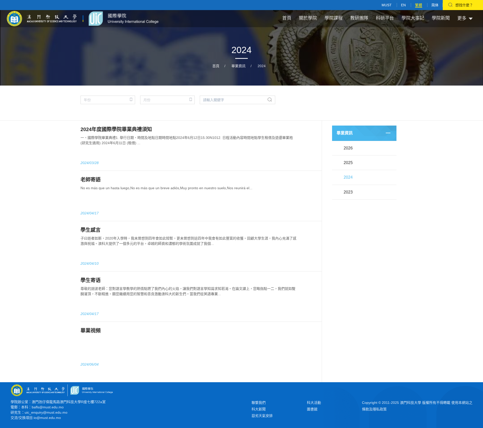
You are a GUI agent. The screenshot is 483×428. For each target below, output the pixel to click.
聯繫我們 (259, 403)
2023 (348, 192)
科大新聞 (259, 409)
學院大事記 (412, 18)
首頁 (286, 18)
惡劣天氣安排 (262, 416)
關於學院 (308, 18)
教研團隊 (359, 18)
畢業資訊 (238, 66)
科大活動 (314, 403)
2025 (348, 163)
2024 (262, 66)
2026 (348, 148)
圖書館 (312, 409)
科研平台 (385, 18)
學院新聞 (441, 18)
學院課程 (334, 18)
